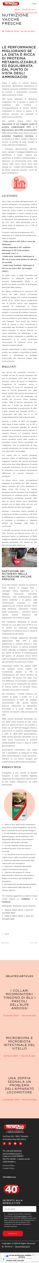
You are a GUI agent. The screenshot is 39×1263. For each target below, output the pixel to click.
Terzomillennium (22, 1246)
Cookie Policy (8, 1168)
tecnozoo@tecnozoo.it (12, 1153)
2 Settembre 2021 (10, 1100)
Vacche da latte (28, 9)
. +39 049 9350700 (13, 1151)
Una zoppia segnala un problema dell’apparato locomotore (19, 1085)
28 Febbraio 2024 (10, 31)
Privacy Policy (9, 1165)
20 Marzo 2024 (11, 1056)
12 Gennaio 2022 (10, 1016)
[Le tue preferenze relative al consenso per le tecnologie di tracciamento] (4, 1259)
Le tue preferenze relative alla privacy (21, 1256)
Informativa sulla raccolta (13, 1260)
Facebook (6, 902)
